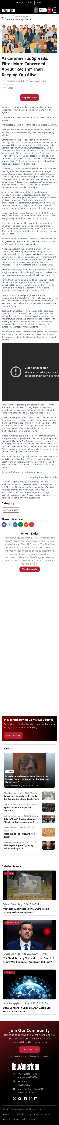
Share (10, 88)
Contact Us (8, 1114)
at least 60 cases (20, 158)
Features (9, 972)
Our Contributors (11, 1119)
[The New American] (8, 10)
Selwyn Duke (39, 80)
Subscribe (21, 3)
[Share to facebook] (4, 524)
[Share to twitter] (9, 524)
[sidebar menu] (54, 10)
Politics (9, 873)
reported (46, 184)
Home (9, 16)
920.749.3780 (24, 1081)
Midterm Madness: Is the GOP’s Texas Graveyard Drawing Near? (26, 910)
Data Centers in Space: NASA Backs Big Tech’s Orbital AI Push (26, 1009)
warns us (6, 164)
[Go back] (3, 18)
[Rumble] (20, 1098)
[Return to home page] (25, 1066)
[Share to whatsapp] (20, 524)
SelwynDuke (20, 481)
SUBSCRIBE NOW (29, 1049)
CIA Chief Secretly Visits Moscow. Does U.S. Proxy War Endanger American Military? (29, 960)
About (47, 1114)
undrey (35, 477)
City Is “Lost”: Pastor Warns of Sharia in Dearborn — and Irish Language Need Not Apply (21, 820)
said (24, 459)
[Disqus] (29, 610)
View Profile (31, 569)
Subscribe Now (13, 735)
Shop (30, 3)
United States (21, 16)
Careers (31, 1119)
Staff (23, 1119)
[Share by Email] (26, 524)
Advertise (38, 1114)
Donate (39, 3)
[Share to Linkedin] (15, 524)
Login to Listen (29, 97)
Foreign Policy (12, 923)
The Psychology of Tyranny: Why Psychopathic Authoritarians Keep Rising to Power (20, 847)
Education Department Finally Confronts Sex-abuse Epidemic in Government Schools (20, 797)
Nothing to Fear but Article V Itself (19, 835)
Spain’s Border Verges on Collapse (17, 809)
